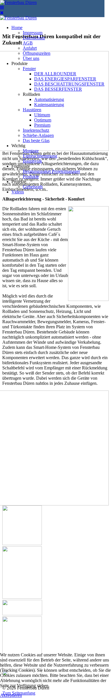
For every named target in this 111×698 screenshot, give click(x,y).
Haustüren (32, 109)
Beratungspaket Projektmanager (51, 171)
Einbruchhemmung (40, 155)
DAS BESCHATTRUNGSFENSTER (69, 84)
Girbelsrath (33, 186)
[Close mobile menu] (2, 12)
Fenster (29, 68)
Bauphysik (32, 161)
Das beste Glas (36, 140)
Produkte (19, 63)
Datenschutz (34, 37)
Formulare (20, 166)
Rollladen (31, 94)
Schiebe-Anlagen (38, 135)
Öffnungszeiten (36, 53)
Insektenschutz (36, 130)
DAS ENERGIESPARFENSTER (65, 78)
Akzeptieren (11, 695)
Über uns (31, 58)
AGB (28, 43)
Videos (17, 191)
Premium (42, 125)
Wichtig (18, 145)
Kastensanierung (49, 104)
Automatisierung (49, 99)
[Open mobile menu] (2, 7)
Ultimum (42, 114)
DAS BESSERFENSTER (58, 89)
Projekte (18, 181)
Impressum (32, 32)
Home (16, 27)
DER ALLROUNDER (55, 73)
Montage (31, 150)
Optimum (42, 120)
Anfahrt (30, 48)
